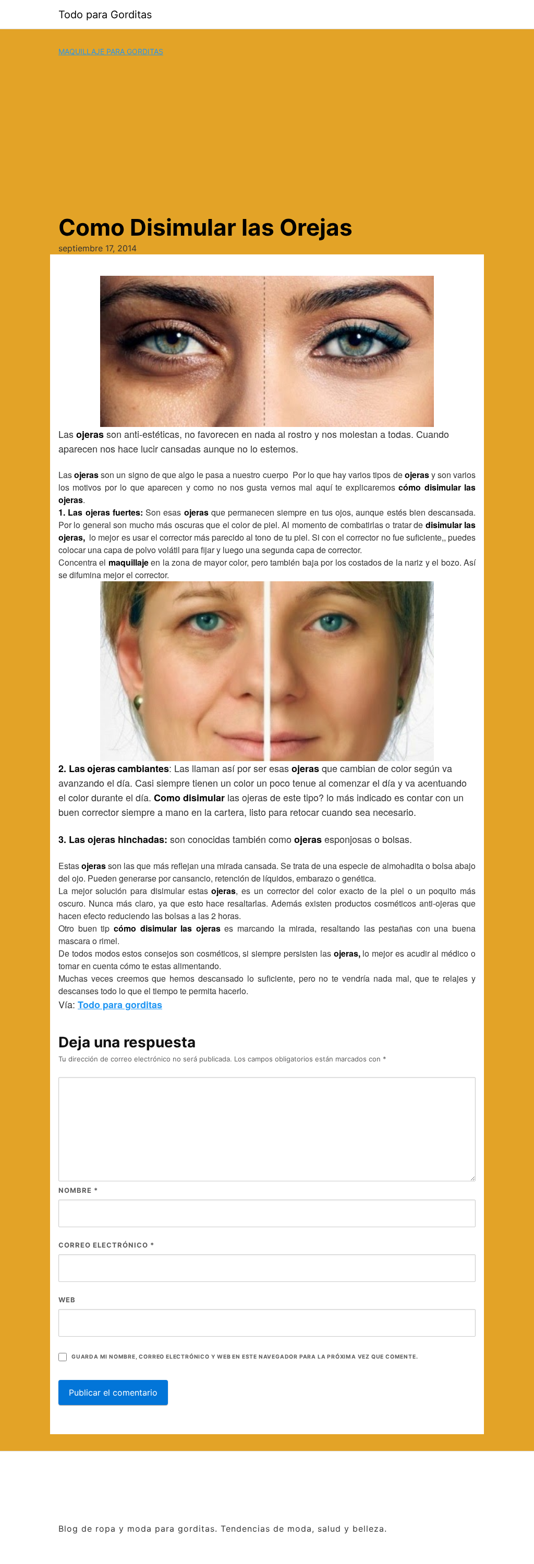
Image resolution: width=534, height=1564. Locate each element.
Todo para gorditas (120, 1004)
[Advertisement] (267, 135)
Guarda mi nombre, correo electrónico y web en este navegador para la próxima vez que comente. (244, 1356)
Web (67, 1300)
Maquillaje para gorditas (110, 51)
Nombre (78, 1190)
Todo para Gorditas (105, 14)
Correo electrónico (106, 1245)
